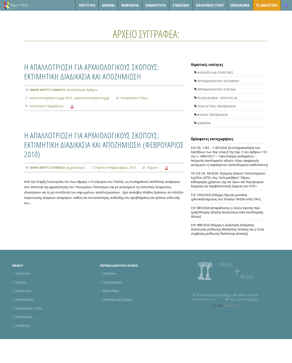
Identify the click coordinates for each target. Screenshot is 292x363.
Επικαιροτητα (155, 5)
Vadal (212, 299)
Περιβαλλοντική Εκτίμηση (218, 81)
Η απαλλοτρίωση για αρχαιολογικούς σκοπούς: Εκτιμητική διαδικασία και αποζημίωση (91, 71)
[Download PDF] (72, 106)
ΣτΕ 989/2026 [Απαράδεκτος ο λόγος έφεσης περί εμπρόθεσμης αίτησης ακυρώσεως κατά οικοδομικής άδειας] (227, 212)
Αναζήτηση (22, 325)
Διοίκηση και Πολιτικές (215, 72)
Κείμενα (108, 5)
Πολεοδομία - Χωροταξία (217, 98)
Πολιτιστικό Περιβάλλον (46, 106)
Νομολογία (130, 5)
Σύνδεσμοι (181, 5)
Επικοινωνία (239, 5)
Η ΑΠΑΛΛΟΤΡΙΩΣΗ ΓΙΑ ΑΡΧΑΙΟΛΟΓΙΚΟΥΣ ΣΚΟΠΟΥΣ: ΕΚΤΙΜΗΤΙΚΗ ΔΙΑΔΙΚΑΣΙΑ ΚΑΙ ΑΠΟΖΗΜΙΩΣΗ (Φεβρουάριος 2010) (104, 145)
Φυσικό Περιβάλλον (212, 115)
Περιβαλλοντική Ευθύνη (216, 89)
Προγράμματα (112, 282)
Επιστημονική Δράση (117, 299)
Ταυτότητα (87, 5)
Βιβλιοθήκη (111, 291)
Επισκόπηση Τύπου (210, 5)
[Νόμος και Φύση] (6, 5)
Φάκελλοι (109, 273)
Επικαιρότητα (24, 299)
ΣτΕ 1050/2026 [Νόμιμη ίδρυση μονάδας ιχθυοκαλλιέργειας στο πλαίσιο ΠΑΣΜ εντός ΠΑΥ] (226, 197)
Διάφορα (204, 123)
